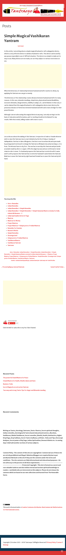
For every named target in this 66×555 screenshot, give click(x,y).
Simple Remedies (13, 233)
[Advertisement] (33, 76)
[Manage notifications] (62, 551)
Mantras (10, 218)
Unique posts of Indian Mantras (18, 238)
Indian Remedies (13, 206)
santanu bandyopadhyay (22, 260)
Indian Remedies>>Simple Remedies (19, 208)
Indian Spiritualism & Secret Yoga (18, 216)
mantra (13, 260)
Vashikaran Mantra (14, 240)
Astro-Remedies (13, 203)
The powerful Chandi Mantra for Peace (15, 378)
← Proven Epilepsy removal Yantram (12, 267)
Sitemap (5, 545)
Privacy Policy (51, 542)
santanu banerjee (34, 260)
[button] (63, 4)
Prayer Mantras (13, 223)
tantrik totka (51, 260)
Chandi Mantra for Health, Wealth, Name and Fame (19, 381)
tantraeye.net (43, 260)
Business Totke (8, 384)
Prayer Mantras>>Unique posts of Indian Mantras (24, 225)
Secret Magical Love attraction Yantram (16, 387)
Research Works (13, 230)
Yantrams (11, 245)
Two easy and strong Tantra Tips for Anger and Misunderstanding (24, 390)
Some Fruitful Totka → (58, 267)
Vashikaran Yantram (14, 243)
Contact (59, 542)
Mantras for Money (14, 221)
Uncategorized (12, 235)
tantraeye (21, 46)
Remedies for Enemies (15, 228)
